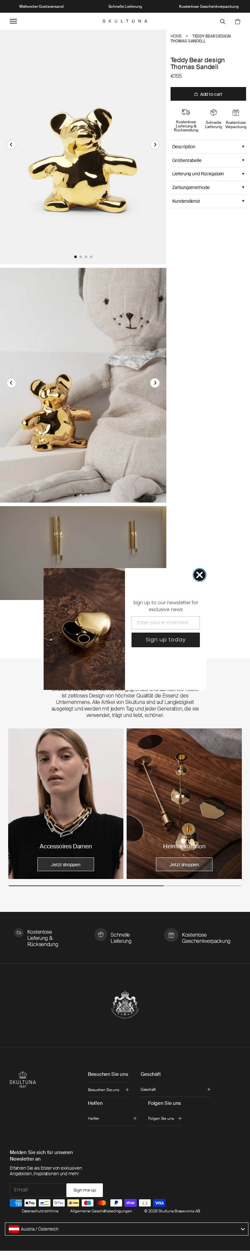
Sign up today (166, 639)
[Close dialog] (199, 575)
